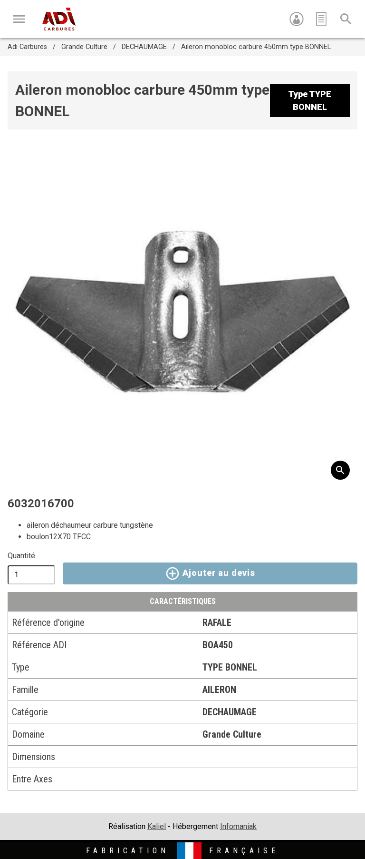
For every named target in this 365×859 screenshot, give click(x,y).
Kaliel (156, 826)
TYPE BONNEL (229, 667)
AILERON (219, 689)
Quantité (21, 555)
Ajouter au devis (217, 572)
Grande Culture (84, 47)
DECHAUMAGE (144, 47)
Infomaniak (238, 826)
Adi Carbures (27, 47)
